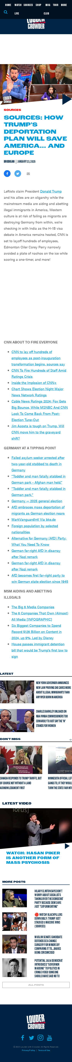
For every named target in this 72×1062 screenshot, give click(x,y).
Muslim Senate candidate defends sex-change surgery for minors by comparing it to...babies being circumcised (48, 944)
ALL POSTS (36, 985)
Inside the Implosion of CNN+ (34, 382)
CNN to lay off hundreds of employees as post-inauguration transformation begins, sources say (38, 357)
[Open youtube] (49, 1038)
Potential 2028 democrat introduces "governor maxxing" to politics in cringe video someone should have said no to (49, 968)
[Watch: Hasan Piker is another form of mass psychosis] (36, 828)
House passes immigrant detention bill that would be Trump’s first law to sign (40, 650)
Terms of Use (44, 1050)
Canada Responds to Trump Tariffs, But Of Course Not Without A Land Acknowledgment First (21, 783)
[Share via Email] (28, 173)
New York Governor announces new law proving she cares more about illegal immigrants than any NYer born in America (53, 689)
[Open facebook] (22, 1038)
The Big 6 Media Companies (33, 606)
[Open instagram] (40, 1038)
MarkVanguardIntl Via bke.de (34, 519)
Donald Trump (51, 191)
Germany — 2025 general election (37, 500)
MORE (64, 5)
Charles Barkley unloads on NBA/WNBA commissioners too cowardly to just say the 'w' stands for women (52, 718)
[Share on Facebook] (7, 173)
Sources (12, 110)
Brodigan (9, 161)
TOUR (55, 5)
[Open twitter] (31, 1038)
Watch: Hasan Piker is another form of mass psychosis (33, 858)
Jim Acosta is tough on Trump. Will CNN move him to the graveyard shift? (38, 432)
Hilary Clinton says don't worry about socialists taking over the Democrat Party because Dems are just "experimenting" (49, 898)
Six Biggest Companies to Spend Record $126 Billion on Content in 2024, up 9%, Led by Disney (37, 631)
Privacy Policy (28, 1050)
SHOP (38, 5)
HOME (8, 5)
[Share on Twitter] (17, 173)
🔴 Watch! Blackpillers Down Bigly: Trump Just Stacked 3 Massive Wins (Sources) (48, 920)
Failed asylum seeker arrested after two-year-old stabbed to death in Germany (38, 463)
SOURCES (28, 5)
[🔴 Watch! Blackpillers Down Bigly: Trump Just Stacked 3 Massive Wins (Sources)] (14, 921)
